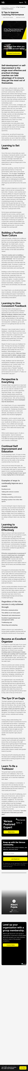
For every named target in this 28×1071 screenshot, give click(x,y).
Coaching (12, 7)
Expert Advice (5, 7)
